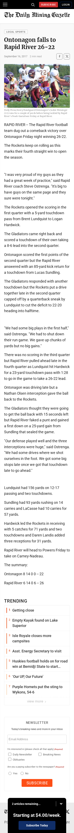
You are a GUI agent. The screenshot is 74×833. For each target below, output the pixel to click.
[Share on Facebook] (59, 56)
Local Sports (15, 32)
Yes (14, 773)
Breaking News (52, 754)
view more (35, 701)
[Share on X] (67, 56)
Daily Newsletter (22, 754)
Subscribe (48, 4)
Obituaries (19, 759)
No (26, 773)
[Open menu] (5, 4)
